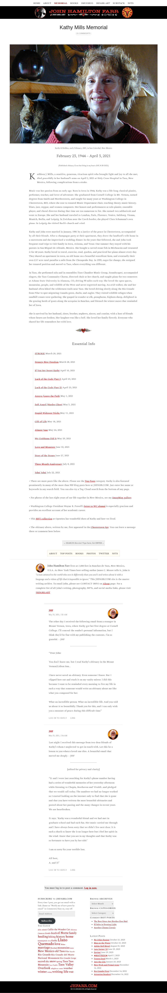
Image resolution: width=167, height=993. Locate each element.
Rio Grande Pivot (101, 971)
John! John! (40, 472)
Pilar (67, 951)
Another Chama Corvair (104, 927)
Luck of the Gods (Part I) (48, 379)
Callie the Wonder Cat (58, 929)
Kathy (54, 940)
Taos (65, 961)
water (61, 968)
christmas (74, 930)
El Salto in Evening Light (105, 924)
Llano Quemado (52, 942)
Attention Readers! (102, 974)
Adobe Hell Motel (102, 946)
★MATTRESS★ (101, 955)
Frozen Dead (99, 958)
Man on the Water (102, 942)
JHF (51, 610)
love (57, 944)
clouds (47, 933)
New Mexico (46, 951)
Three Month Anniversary (48, 464)
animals (44, 930)
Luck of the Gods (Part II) (48, 387)
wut (71, 972)
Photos (91, 553)
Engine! (97, 952)
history (60, 937)
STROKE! (40, 353)
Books (74, 3)
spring (59, 961)
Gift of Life (41, 421)
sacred (41, 961)
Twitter (104, 553)
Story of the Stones (45, 455)
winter (42, 971)
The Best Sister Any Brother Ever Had (110, 921)
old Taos (60, 951)
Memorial (60, 3)
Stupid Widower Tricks (47, 413)
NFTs (131, 3)
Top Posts (90, 481)
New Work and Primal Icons (106, 964)
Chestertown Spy (100, 527)
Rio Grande (44, 955)
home (69, 936)
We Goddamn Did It (46, 438)
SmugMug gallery (121, 497)
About (47, 3)
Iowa (49, 941)
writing (49, 972)
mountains (64, 948)
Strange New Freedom (47, 362)
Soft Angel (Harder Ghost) (48, 404)
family (73, 933)
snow (53, 961)
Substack (119, 3)
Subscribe (46, 921)
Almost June (41, 430)
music (72, 948)
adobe (39, 930)
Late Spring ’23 (101, 949)
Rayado (72, 951)
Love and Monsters (45, 447)
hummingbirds (42, 941)
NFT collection (44, 519)
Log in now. (90, 888)
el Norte (62, 933)
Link (72, 718)
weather (68, 968)
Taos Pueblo (53, 965)
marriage (44, 947)
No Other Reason (101, 939)
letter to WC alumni (94, 506)
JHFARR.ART (103, 3)
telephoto (54, 968)
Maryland (53, 948)
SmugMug (87, 3)
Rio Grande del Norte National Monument (56, 956)
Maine (63, 944)
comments (83, 33)
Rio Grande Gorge (68, 958)
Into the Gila (100, 961)
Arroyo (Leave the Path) (47, 396)
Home (36, 3)
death (54, 933)
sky (47, 961)
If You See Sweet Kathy (47, 370)
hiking (52, 937)
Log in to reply (58, 718)
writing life (60, 971)
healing (43, 936)
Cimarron (41, 933)
